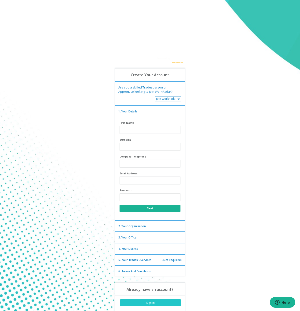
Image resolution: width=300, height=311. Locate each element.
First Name (127, 122)
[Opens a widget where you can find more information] (282, 303)
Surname (125, 139)
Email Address (129, 173)
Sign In (150, 303)
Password (126, 190)
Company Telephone (133, 156)
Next (150, 208)
